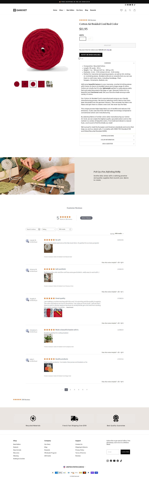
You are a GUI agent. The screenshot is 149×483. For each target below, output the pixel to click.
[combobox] (49, 229)
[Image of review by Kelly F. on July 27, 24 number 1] (48, 367)
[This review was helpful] (118, 292)
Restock (15, 447)
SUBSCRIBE (125, 452)
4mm (83, 39)
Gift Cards (47, 456)
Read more (70, 307)
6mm (89, 39)
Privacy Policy (79, 450)
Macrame (16, 453)
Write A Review (86, 218)
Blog (86, 10)
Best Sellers (70, 10)
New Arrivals (17, 450)
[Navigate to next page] (87, 389)
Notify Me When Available (91, 54)
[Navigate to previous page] (62, 389)
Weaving (16, 456)
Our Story (79, 10)
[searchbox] (32, 229)
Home (55, 10)
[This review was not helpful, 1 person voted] (121, 292)
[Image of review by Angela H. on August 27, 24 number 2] (58, 313)
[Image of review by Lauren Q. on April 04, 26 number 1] (48, 248)
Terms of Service (80, 453)
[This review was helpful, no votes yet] (118, 263)
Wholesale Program (50, 453)
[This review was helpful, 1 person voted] (118, 352)
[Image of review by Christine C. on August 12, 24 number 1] (48, 338)
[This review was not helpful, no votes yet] (121, 263)
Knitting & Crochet (19, 458)
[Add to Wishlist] (81, 58)
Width (81, 35)
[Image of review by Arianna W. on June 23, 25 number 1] (48, 277)
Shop (61, 10)
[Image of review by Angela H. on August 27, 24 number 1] (48, 313)
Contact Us (78, 444)
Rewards (93, 10)
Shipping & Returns (81, 447)
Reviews (78, 456)
